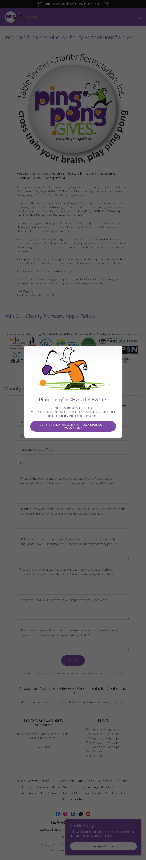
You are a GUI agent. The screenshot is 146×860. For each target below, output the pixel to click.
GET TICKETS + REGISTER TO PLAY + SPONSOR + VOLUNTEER (73, 426)
